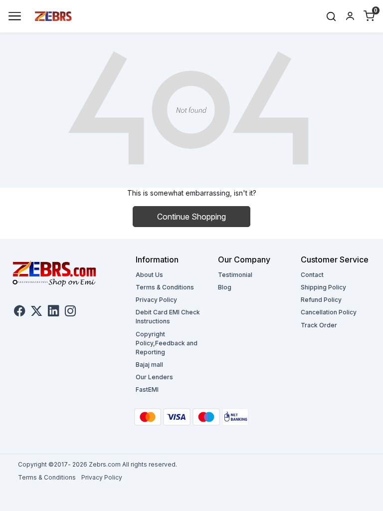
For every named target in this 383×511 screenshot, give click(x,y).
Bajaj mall (149, 364)
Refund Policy (321, 299)
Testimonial (235, 274)
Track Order (319, 325)
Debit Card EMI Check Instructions (168, 316)
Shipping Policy (323, 287)
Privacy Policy (156, 299)
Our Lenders (154, 377)
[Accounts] (350, 15)
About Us (149, 274)
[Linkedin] (53, 312)
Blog (224, 287)
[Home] (53, 15)
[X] (36, 312)
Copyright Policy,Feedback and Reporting (166, 343)
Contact (312, 274)
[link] (331, 16)
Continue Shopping (191, 217)
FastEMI (147, 389)
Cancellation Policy (329, 312)
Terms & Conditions (165, 287)
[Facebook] (19, 312)
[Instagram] (70, 312)
